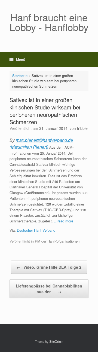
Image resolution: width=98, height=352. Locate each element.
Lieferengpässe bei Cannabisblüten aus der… (49, 288)
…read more (63, 221)
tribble (82, 128)
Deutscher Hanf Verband (36, 230)
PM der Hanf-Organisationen (57, 241)
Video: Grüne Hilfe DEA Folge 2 (49, 267)
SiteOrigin (56, 341)
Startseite (19, 75)
